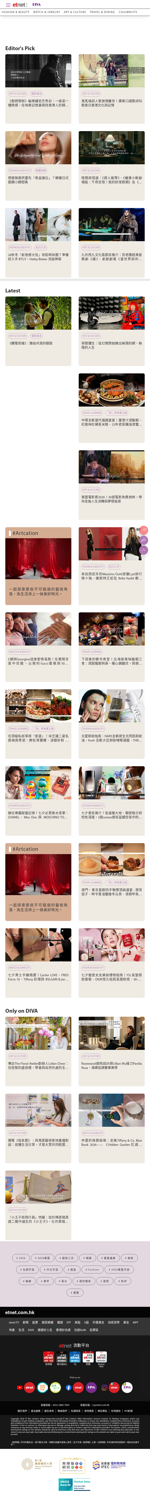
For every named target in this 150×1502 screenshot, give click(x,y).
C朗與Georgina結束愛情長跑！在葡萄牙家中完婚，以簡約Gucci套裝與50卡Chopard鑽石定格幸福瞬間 (38, 664)
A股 (86, 1322)
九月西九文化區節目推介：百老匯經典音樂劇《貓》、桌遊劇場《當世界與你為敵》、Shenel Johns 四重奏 (111, 260)
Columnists (128, 12)
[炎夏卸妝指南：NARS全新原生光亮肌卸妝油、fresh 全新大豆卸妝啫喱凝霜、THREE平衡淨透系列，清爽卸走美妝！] (112, 705)
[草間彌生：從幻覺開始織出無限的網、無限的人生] (112, 313)
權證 (60, 1322)
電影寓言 (36, 93)
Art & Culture (75, 12)
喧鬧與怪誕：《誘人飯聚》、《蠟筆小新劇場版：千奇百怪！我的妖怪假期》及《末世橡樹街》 (111, 183)
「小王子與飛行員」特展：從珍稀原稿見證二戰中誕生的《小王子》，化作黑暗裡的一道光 (38, 1222)
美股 (77, 1322)
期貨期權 (47, 1322)
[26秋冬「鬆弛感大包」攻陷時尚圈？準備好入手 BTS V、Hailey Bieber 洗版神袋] (38, 224)
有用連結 (116, 1411)
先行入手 (41, 247)
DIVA (31, 1330)
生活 (21, 1330)
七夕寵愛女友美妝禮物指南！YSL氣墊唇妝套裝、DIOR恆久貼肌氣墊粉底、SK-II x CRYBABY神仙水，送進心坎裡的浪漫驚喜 (111, 980)
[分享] (143, 540)
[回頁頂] (143, 550)
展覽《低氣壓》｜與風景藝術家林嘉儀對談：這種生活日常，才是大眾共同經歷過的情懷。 (38, 1145)
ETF (69, 1322)
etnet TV (14, 1322)
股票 (35, 1322)
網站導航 (102, 1411)
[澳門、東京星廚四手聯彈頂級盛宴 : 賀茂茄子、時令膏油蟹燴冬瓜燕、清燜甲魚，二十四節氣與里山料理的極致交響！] (112, 859)
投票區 (94, 1330)
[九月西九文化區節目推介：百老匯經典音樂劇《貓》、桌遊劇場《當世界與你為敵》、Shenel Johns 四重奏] (112, 224)
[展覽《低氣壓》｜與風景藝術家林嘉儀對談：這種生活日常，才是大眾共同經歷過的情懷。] (38, 1110)
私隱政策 (75, 1411)
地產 (12, 1330)
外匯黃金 (98, 1322)
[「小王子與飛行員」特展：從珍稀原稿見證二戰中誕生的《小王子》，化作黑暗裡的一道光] (38, 1187)
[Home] (19, 5)
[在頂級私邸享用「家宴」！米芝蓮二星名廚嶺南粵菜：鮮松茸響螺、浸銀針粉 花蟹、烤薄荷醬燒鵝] (38, 705)
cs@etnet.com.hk (100, 1405)
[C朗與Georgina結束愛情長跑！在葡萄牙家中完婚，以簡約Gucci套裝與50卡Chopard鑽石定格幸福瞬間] (38, 629)
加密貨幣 (114, 1322)
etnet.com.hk (19, 1312)
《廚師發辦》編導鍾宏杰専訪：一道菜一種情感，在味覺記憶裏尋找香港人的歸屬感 (38, 106)
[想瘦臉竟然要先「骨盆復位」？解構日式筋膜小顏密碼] (38, 147)
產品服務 (35, 1411)
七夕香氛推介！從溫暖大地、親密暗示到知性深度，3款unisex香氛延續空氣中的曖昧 (111, 818)
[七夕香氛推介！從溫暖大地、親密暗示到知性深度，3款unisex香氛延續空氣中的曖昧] (112, 782)
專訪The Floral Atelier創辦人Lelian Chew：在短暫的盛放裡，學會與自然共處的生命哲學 (38, 1068)
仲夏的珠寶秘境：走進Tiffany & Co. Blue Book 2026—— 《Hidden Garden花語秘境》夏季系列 (111, 1145)
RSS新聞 (128, 1411)
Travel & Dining (102, 12)
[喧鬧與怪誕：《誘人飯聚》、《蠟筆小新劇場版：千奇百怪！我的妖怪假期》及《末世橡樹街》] (112, 147)
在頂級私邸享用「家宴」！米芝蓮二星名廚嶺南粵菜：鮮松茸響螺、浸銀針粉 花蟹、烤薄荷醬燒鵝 (38, 741)
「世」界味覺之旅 (116, 413)
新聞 (26, 1322)
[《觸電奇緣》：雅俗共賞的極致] (38, 313)
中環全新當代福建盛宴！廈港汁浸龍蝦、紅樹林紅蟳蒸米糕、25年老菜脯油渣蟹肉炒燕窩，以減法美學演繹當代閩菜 (111, 425)
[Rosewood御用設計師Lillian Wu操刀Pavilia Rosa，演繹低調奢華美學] (112, 1033)
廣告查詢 (49, 1411)
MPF (135, 1322)
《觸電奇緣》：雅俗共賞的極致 (30, 343)
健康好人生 (45, 1330)
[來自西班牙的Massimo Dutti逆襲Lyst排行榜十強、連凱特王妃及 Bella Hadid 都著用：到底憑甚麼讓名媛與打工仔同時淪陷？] (112, 543)
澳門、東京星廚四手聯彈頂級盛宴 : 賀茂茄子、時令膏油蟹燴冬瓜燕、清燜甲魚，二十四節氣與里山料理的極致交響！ (111, 895)
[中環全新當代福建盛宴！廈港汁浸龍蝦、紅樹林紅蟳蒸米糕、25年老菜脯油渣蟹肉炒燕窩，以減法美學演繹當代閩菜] (112, 390)
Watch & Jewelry (46, 12)
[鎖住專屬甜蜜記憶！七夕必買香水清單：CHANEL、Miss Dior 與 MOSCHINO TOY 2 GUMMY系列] (38, 782)
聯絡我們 (62, 1411)
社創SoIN (80, 1330)
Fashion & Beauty (16, 12)
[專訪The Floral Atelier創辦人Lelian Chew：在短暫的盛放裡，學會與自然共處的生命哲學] (38, 1033)
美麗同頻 (41, 170)
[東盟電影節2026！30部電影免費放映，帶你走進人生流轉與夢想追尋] (112, 466)
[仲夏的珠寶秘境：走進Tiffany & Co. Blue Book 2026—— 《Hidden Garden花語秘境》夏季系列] (112, 1110)
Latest (12, 291)
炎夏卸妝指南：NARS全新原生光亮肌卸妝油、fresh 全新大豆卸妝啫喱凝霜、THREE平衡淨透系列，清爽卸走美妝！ (111, 741)
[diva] (36, 5)
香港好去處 (63, 1330)
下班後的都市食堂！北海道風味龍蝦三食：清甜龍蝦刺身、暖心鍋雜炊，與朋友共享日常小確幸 (111, 664)
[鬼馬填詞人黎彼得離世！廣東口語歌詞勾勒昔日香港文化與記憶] (112, 70)
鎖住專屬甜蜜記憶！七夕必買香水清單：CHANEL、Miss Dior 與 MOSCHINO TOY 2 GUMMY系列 (38, 818)
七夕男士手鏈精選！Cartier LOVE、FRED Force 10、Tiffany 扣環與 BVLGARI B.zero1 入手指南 (38, 980)
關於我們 (22, 1411)
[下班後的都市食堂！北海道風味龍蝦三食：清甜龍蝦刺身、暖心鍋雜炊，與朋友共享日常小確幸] (112, 629)
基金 (126, 1322)
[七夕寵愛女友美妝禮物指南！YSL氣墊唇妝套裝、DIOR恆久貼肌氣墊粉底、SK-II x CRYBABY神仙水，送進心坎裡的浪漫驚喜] (112, 944)
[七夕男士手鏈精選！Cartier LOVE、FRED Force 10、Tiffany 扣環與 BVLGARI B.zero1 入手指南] (38, 944)
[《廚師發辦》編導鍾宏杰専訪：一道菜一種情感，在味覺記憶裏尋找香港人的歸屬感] (38, 70)
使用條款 (89, 1411)
